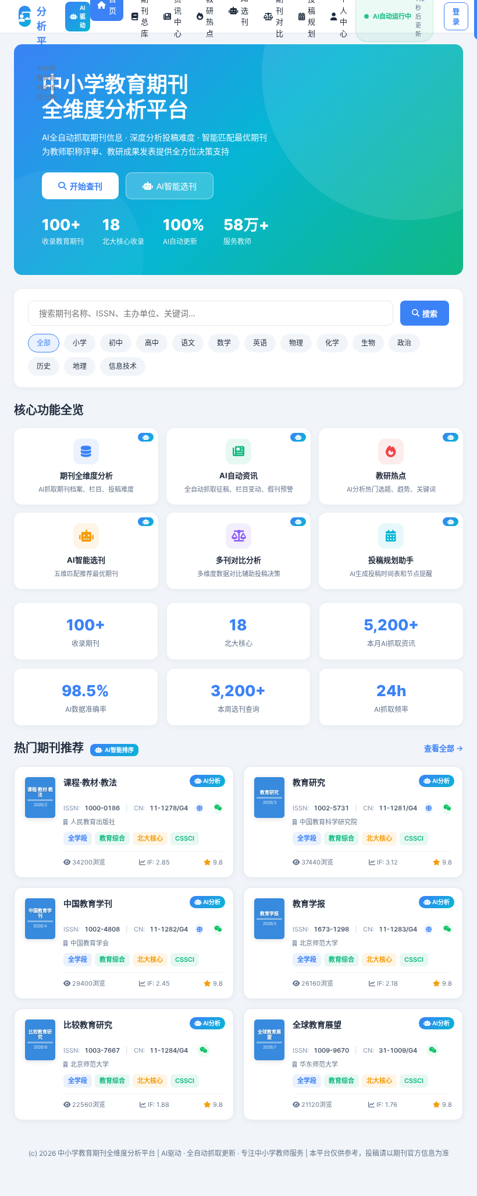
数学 (224, 342)
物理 (296, 342)
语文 (188, 342)
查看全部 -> (443, 748)
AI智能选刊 (176, 186)
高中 (152, 342)
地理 (80, 366)
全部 (44, 342)
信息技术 (123, 366)
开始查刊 (86, 186)
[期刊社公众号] (218, 808)
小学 (80, 342)
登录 (455, 17)
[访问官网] (199, 808)
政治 (404, 342)
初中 (116, 342)
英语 (260, 342)
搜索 (429, 313)
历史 (44, 366)
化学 (332, 342)
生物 (368, 342)
